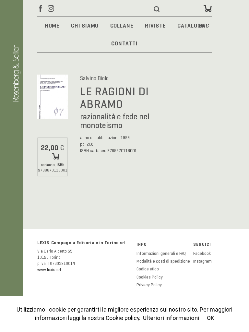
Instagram (202, 261)
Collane (122, 25)
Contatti (124, 43)
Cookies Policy (149, 277)
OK (210, 318)
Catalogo (190, 25)
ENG (203, 26)
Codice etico (147, 269)
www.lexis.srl (49, 269)
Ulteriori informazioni (171, 318)
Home (52, 25)
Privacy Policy (149, 285)
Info (141, 244)
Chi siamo (85, 25)
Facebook (202, 253)
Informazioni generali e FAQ (161, 253)
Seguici (202, 244)
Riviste (155, 25)
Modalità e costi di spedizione (163, 261)
